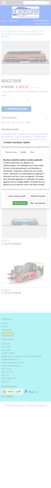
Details (23, 152)
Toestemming (11, 152)
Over (32, 152)
